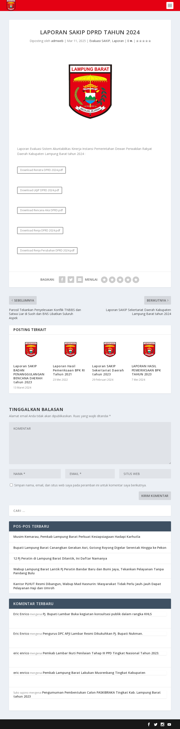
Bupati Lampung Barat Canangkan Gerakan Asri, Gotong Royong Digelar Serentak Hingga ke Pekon (89, 547)
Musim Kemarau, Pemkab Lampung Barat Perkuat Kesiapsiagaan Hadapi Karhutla (76, 536)
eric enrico (21, 653)
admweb (57, 41)
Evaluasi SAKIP (99, 41)
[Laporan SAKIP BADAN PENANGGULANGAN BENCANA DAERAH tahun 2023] (31, 349)
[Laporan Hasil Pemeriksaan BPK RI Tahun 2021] (70, 349)
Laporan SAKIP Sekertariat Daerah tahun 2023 (108, 370)
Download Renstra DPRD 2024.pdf (41, 170)
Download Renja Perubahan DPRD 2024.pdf (47, 250)
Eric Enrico (21, 614)
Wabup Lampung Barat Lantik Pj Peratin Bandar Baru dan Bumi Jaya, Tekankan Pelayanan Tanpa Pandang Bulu (88, 571)
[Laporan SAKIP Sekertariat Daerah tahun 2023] (109, 349)
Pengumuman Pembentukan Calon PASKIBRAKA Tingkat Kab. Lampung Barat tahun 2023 (87, 694)
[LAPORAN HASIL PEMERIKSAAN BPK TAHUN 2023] (149, 349)
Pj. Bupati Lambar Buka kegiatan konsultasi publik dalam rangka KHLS (97, 614)
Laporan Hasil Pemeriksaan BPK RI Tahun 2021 (69, 370)
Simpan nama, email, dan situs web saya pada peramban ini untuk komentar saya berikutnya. (80, 485)
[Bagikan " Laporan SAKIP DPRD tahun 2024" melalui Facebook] (62, 279)
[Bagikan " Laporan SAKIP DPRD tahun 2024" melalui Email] (79, 279)
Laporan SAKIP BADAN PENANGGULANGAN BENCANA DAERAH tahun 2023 (28, 374)
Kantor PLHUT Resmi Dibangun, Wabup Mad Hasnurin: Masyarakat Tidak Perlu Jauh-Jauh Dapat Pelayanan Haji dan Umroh (87, 586)
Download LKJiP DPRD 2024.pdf (39, 190)
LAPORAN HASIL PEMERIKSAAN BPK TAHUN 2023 (146, 370)
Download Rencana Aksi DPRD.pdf (41, 210)
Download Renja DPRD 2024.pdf (40, 230)
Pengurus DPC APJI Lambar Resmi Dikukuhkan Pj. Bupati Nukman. (93, 633)
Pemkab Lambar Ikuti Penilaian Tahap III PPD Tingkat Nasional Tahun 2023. (101, 653)
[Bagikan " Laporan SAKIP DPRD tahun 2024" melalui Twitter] (71, 279)
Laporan (118, 41)
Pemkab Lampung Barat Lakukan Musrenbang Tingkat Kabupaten (94, 673)
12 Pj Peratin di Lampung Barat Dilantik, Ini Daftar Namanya (60, 558)
